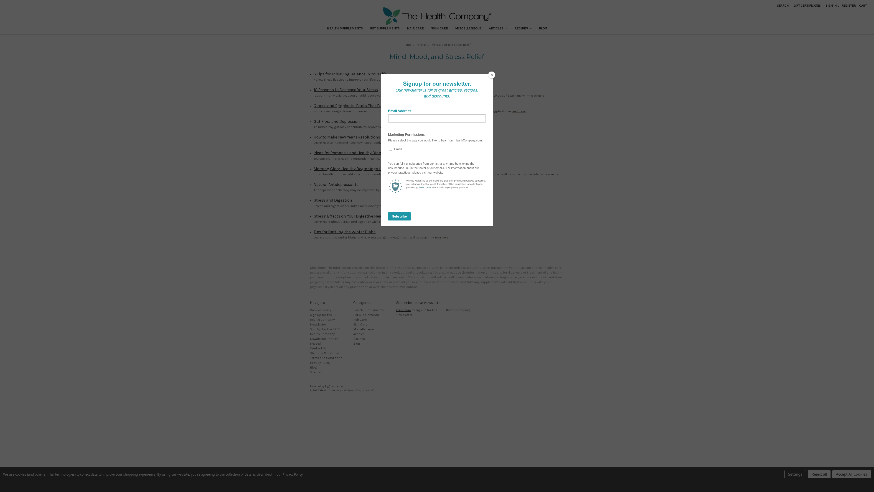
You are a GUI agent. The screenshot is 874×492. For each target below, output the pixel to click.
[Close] (491, 75)
